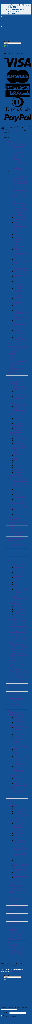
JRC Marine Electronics (11, 26)
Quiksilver (10, 550)
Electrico (9, 141)
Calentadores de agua (17, 890)
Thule (15, 581)
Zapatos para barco (16, 939)
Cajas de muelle (19, 823)
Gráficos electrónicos (21, 312)
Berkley (16, 454)
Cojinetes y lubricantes (17, 621)
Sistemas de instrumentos (18, 299)
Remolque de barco (13, 619)
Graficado (17, 310)
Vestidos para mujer (16, 678)
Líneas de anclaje (19, 813)
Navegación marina (16, 303)
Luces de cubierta (19, 205)
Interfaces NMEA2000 (17, 820)
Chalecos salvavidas (17, 726)
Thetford (9, 912)
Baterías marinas (15, 142)
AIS (11, 801)
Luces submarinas (19, 212)
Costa (16, 459)
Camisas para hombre (17, 645)
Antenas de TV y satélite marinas (19, 238)
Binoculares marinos (20, 234)
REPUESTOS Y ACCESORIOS (15, 881)
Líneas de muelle (19, 842)
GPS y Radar (14, 266)
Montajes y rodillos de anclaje (20, 878)
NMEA (12, 857)
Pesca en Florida (19, 489)
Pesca (9, 379)
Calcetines (13, 929)
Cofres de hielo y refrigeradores (15, 412)
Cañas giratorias (19, 398)
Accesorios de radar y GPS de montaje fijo (21, 269)
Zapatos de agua (15, 937)
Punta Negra (18, 469)
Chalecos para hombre (17, 650)
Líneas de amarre (19, 872)
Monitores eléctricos (20, 164)
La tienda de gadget (16, 302)
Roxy (8, 685)
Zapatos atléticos (16, 934)
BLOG (5, 34)
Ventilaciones (11, 920)
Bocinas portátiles (20, 222)
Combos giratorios (20, 423)
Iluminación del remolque (18, 627)
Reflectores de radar (20, 787)
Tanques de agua (15, 899)
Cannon (16, 457)
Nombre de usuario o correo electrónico (14, 1008)
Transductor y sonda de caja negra (20, 340)
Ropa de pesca (15, 493)
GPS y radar (17, 427)
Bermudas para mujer (17, 664)
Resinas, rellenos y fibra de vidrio (17, 630)
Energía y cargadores (17, 171)
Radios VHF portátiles (17, 250)
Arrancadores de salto (20, 176)
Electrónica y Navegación (15, 214)
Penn (15, 467)
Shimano (16, 474)
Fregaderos (14, 895)
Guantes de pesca (20, 494)
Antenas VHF (18, 241)
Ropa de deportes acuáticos (16, 587)
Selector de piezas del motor (16, 794)
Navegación (10, 377)
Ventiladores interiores (14, 923)
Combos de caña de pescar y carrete (16, 415)
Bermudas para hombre (18, 643)
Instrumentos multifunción (18, 296)
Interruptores (17, 161)
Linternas (16, 202)
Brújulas (16, 305)
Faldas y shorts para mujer (18, 669)
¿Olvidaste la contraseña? (9, 1019)
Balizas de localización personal (21, 743)
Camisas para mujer (16, 666)
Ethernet (13, 817)
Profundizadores (15, 491)
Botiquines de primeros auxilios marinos (19, 771)
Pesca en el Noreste (20, 479)
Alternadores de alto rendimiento (20, 173)
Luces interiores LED (20, 210)
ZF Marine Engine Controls (12, 28)
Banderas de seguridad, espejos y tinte (20, 780)
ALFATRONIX (7, 39)
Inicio (2, 131)
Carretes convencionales (19, 407)
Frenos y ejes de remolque (18, 626)
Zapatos (9, 925)
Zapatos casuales (16, 935)
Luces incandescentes (20, 208)
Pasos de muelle (19, 847)
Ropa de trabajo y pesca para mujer (19, 500)
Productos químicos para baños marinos (18, 703)
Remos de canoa (19, 564)
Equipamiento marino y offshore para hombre (17, 348)
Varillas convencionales (19, 400)
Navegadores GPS (16, 822)
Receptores (17, 224)
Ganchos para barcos (21, 835)
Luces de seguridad (20, 785)
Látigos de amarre (20, 840)
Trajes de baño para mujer (18, 676)
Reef (8, 558)
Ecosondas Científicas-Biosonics (14, 31)
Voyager (16, 582)
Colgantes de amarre (20, 871)
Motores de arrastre (16, 476)
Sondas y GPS (14, 329)
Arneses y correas (16, 712)
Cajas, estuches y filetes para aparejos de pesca (18, 385)
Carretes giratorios (20, 410)
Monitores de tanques (17, 698)
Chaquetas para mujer (17, 667)
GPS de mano (18, 271)
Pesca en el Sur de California (20, 486)
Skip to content (6, 1)
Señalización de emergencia (15, 775)
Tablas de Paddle (16, 604)
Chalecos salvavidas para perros (20, 735)
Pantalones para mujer (17, 671)
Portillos (12, 545)
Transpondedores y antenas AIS (20, 253)
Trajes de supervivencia (18, 723)
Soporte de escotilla (16, 547)
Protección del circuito (20, 169)
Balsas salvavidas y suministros (16, 715)
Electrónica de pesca (17, 425)
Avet (15, 452)
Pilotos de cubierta (20, 324)
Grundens (17, 462)
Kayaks (12, 566)
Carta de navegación (17, 803)
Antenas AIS (18, 741)
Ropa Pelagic (18, 471)
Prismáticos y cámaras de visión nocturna (18, 326)
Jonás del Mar (16, 971)
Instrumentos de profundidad (19, 289)
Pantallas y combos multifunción (20, 274)
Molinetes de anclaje (20, 876)
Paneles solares (18, 193)
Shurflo (9, 797)
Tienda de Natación (13, 915)
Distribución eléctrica (16, 159)
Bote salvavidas (19, 717)
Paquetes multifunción (18, 277)
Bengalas (17, 783)
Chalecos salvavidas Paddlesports (20, 598)
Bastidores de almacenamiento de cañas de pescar (20, 511)
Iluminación (13, 195)
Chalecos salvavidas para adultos (20, 728)
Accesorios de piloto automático (20, 318)
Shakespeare (18, 472)
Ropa (8, 641)
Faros (15, 198)
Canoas (12, 562)
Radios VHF (14, 874)
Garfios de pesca (19, 438)
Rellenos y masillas (16, 637)
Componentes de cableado (19, 144)
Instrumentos (14, 818)
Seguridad (10, 711)
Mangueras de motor (17, 535)
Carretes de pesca (16, 403)
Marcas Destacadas (16, 450)
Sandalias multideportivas (18, 932)
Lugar (16, 751)
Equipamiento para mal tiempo (17, 346)
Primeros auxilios (15, 763)
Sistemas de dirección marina (16, 907)
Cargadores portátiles (20, 181)
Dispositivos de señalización (15, 257)
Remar (9, 560)
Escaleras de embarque (18, 861)
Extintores (13, 761)
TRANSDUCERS (15, 886)
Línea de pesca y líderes (18, 449)
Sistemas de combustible (15, 901)
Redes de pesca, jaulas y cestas (19, 444)
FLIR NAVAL (7, 36)
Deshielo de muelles (20, 833)
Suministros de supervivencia (18, 720)
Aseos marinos (15, 694)
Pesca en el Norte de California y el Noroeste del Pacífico (21, 482)
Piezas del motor (12, 527)
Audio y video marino (17, 216)
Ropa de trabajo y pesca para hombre (18, 369)
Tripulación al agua (16, 788)
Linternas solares (18, 203)
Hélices (12, 530)
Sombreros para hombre (15, 909)
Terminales (16, 158)
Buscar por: (8, 41)
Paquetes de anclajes (21, 815)
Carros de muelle (19, 825)
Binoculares (14, 229)
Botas (12, 927)
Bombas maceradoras (17, 696)
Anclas (16, 806)
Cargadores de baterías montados (19, 179)
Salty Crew (10, 690)
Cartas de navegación (17, 308)
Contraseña (5, 1013)
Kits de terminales (19, 151)
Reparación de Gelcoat (17, 638)
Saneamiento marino (12, 131)
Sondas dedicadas (20, 337)
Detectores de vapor (17, 760)
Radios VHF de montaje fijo (18, 247)
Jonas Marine (8, 24)
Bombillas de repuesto (20, 196)
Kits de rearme (18, 738)
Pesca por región (15, 477)
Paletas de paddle (20, 610)
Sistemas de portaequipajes (15, 602)
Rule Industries (11, 687)
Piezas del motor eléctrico (15, 538)
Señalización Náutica (10, 29)
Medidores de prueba (20, 163)
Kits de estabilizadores (17, 447)
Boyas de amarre (19, 869)
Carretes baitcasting (20, 405)
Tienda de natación (13, 917)
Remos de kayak (19, 572)
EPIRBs (16, 265)
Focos (15, 200)
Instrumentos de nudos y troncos (19, 286)
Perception (17, 579)
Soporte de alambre (19, 156)
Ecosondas (14, 805)
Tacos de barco (19, 852)
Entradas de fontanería (14, 343)
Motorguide (17, 466)
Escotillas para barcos (17, 544)
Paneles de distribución (17, 167)
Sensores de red (19, 281)
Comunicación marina (17, 236)
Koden (6, 33)
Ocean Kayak (18, 576)
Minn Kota (17, 464)
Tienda (6, 38)
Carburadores (14, 528)
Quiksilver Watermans (14, 555)
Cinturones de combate (18, 436)
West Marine (18, 584)
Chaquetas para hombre (18, 651)
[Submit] (5, 979)
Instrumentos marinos (17, 283)
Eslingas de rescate (20, 790)
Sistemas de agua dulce (14, 889)
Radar (16, 280)
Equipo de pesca (15, 433)
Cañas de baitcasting (20, 396)
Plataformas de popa (21, 866)
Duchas (12, 892)
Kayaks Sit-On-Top (20, 571)
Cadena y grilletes (19, 811)
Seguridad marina (16, 596)
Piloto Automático (16, 859)
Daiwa (16, 460)
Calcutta (16, 455)
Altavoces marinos (20, 217)
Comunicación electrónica (18, 739)
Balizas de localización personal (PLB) (21, 261)
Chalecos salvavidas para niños (20, 732)
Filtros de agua (15, 894)
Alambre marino (18, 146)
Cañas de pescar (15, 395)
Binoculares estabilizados (18, 231)
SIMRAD (9, 800)
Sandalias (13, 930)
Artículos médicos (20, 765)
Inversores (16, 191)
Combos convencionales (19, 421)
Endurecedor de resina (17, 635)
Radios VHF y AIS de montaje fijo (20, 757)
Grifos (12, 897)
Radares (13, 867)
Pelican (16, 577)
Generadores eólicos (20, 190)
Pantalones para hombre (18, 653)
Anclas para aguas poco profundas (20, 809)
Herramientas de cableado (18, 148)
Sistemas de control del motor (17, 904)
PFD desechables (19, 792)
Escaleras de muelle (20, 864)
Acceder (14, 1016)
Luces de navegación (20, 207)
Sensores (13, 884)
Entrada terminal (15, 432)
